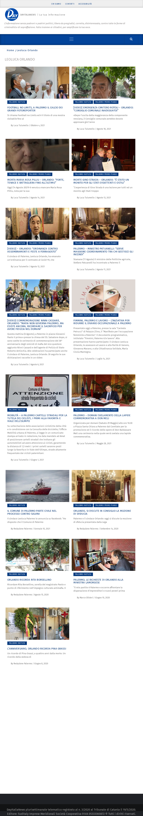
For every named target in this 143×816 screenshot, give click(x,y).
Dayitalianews (28, 14)
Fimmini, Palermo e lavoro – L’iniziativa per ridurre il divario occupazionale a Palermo (102, 322)
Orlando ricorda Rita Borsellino (29, 579)
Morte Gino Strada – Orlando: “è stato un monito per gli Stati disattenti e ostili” (101, 181)
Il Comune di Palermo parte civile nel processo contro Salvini (32, 512)
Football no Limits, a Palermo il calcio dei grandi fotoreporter (35, 109)
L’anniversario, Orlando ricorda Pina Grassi (36, 648)
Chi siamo (56, 4)
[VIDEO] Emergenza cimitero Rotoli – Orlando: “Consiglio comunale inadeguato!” (103, 109)
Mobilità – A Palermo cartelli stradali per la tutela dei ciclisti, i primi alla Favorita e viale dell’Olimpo (37, 418)
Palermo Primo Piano (106, 102)
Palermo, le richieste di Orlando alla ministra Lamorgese (98, 581)
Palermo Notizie (17, 102)
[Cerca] (131, 39)
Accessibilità (85, 4)
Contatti (69, 4)
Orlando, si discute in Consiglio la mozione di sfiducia (102, 512)
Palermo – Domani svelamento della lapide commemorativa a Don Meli (101, 417)
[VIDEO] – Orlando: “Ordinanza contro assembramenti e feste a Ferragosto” (32, 250)
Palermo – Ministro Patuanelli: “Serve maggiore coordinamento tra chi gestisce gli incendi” (103, 251)
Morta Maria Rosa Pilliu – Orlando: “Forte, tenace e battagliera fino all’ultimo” (35, 181)
